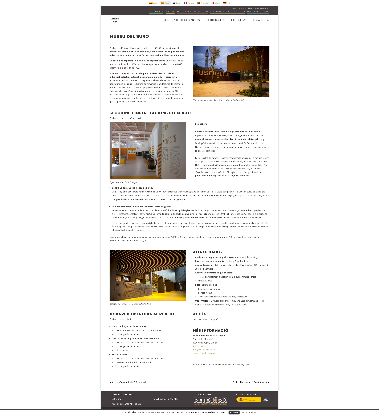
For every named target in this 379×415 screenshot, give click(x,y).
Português (204, 3)
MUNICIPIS (170, 12)
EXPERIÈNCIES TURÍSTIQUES (258, 12)
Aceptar (234, 412)
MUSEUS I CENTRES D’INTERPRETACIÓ (192, 12)
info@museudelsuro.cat (204, 349)
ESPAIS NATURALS (156, 12)
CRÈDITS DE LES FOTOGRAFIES (166, 399)
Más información (249, 412)
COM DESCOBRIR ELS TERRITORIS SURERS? (227, 12)
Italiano (217, 3)
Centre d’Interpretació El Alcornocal (128, 382)
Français (190, 3)
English (178, 3)
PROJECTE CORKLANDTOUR (187, 20)
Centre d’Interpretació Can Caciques (251, 382)
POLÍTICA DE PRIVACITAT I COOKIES (126, 404)
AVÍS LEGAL (116, 399)
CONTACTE (258, 20)
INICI (165, 20)
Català (166, 3)
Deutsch (229, 3)
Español (155, 3)
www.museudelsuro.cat (204, 353)
